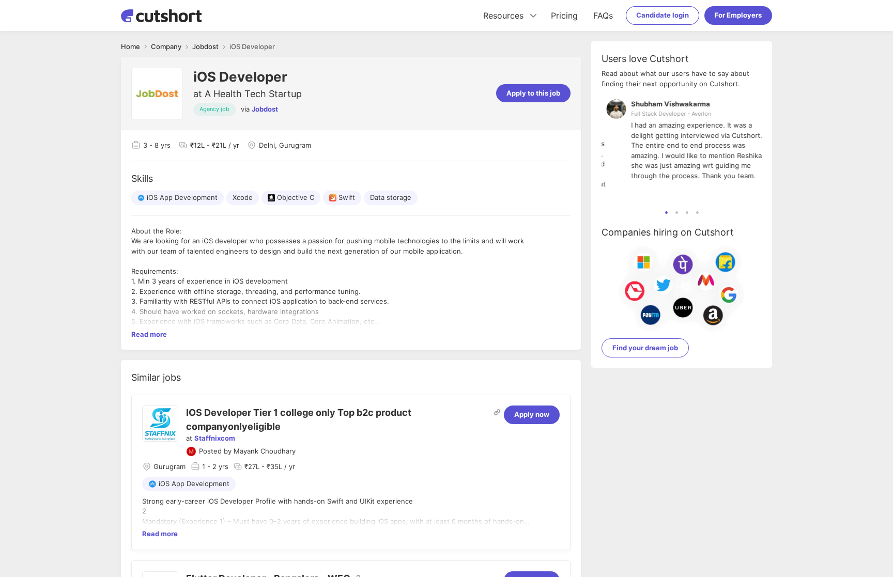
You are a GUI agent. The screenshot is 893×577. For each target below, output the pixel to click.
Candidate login (662, 15)
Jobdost (265, 109)
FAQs (603, 15)
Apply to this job (533, 93)
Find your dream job (645, 348)
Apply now (531, 414)
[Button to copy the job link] (497, 412)
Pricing (564, 15)
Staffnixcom (214, 438)
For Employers (738, 15)
